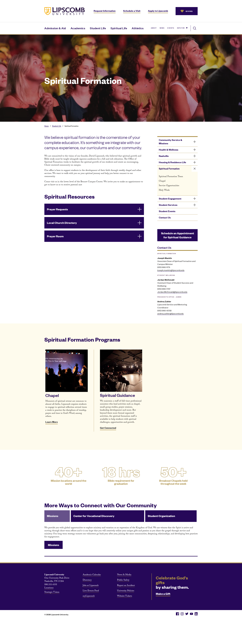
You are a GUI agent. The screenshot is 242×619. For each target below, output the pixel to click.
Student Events (167, 211)
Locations (48, 588)
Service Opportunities (169, 186)
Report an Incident (126, 585)
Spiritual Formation (169, 168)
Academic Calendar (92, 575)
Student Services (168, 204)
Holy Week (164, 190)
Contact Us (165, 217)
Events (170, 28)
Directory (87, 580)
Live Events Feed (91, 591)
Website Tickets (124, 596)
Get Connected (108, 427)
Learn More (51, 421)
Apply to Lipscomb (158, 10)
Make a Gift (163, 593)
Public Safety (123, 580)
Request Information (105, 10)
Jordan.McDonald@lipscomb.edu (172, 291)
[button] (94, 209)
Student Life (98, 28)
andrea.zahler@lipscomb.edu (170, 313)
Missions (53, 545)
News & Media (124, 575)
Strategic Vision (51, 592)
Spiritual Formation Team (171, 177)
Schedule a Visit (131, 10)
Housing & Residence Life (172, 162)
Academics (78, 28)
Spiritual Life (119, 28)
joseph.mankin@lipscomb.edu (170, 270)
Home (46, 126)
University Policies (125, 591)
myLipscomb (89, 596)
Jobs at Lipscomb (91, 585)
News (162, 28)
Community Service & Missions (170, 141)
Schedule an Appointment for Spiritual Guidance (177, 235)
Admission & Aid (55, 28)
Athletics (138, 28)
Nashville (164, 155)
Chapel (162, 181)
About (154, 28)
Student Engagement (170, 198)
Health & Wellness (168, 149)
